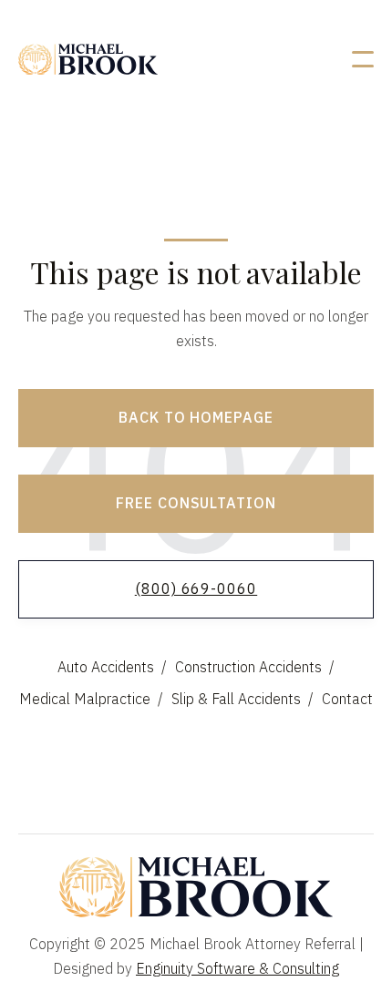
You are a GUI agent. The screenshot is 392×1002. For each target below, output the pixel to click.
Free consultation (196, 503)
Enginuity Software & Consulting (237, 968)
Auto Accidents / (112, 667)
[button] (363, 59)
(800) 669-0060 (196, 588)
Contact (347, 699)
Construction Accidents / (255, 667)
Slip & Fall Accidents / (242, 699)
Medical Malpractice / (91, 699)
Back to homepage (196, 417)
